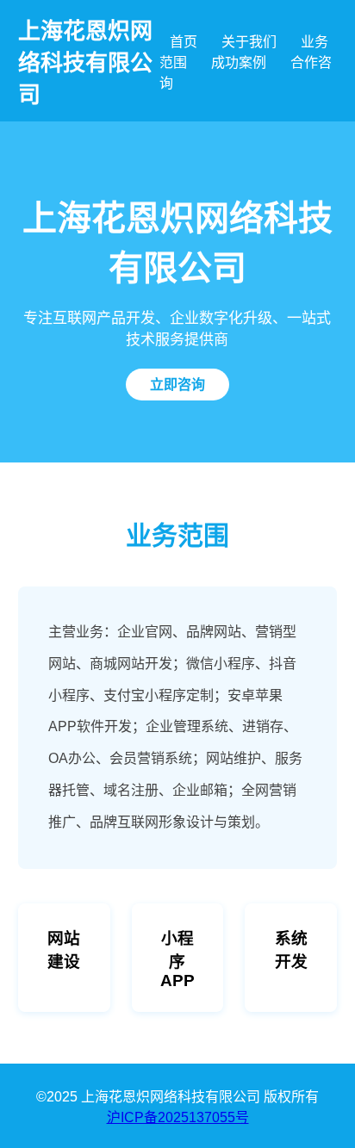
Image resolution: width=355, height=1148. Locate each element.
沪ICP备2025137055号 (178, 1117)
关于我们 (249, 41)
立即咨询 (177, 384)
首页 (183, 41)
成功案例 (238, 62)
